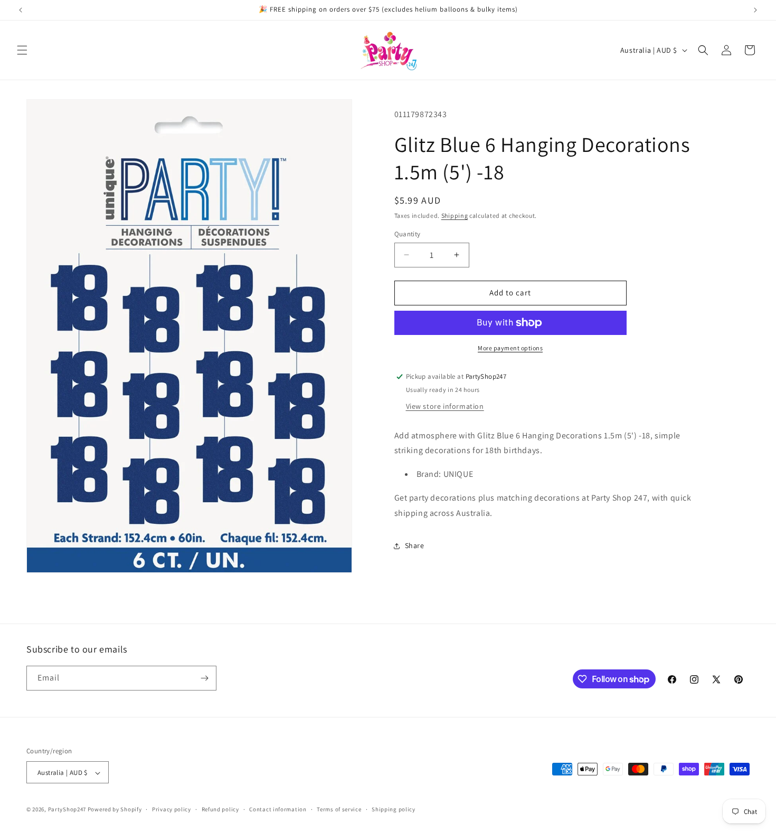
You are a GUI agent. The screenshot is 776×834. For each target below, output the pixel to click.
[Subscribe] (204, 678)
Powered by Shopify (115, 809)
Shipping (454, 215)
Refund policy (220, 809)
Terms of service (339, 809)
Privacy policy (171, 809)
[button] (22, 50)
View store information (445, 406)
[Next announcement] (755, 10)
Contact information (277, 809)
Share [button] (414, 545)
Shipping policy (393, 809)
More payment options (510, 348)
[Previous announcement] (20, 10)
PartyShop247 (67, 809)
